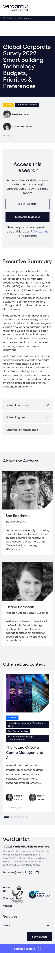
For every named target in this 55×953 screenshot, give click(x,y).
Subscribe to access (27, 216)
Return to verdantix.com (19, 18)
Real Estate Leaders (27, 104)
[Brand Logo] (15, 8)
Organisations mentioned (22, 429)
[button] (6, 817)
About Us (7, 888)
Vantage (8, 898)
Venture (8, 905)
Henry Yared (40, 797)
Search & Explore (24, 948)
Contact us (40, 231)
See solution (39, 936)
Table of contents (17, 405)
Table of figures (15, 417)
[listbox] (27, 925)
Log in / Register (27, 203)
